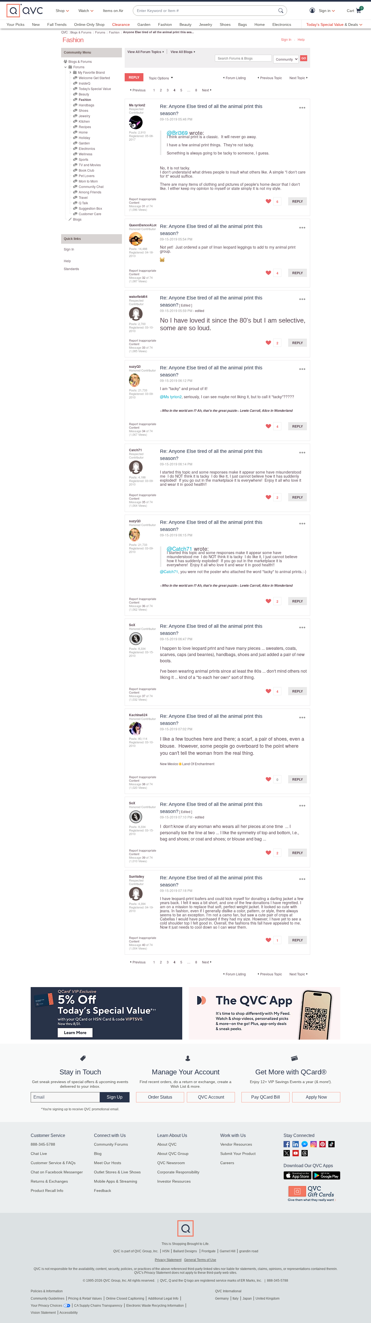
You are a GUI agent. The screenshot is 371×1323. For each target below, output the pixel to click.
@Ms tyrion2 (171, 396)
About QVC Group (172, 1153)
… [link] (188, 90)
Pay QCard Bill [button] (265, 1097)
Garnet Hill (227, 1251)
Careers (227, 1163)
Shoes (225, 24)
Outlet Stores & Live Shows (117, 1172)
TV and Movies (90, 164)
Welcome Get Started (94, 77)
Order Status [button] (160, 1097)
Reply (297, 201)
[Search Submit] (281, 11)
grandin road (248, 1251)
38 (143, 784)
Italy (235, 1298)
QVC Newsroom (171, 1163)
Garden (143, 24)
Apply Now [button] (316, 1097)
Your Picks (15, 24)
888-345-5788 (43, 1144)
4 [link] (174, 90)
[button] (313, 10)
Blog (98, 1153)
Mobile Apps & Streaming (115, 1181)
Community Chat (91, 186)
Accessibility (68, 1313)
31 (143, 206)
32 (143, 277)
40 (143, 944)
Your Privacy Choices (46, 1305)
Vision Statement (43, 1313)
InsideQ (84, 83)
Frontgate (209, 1251)
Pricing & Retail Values (85, 1298)
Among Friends (90, 192)
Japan (247, 1298)
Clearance (121, 24)
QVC (64, 32)
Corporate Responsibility (178, 1172)
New (36, 24)
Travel (83, 197)
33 (143, 347)
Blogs (77, 219)
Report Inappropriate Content (142, 201)
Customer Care (90, 213)
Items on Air (113, 10)
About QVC (167, 1144)
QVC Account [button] (211, 1097)
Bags (242, 24)
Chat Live (39, 1153)
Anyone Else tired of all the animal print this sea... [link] (158, 32)
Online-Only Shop (89, 24)
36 (143, 606)
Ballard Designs (185, 1251)
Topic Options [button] (159, 78)
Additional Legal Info (163, 1298)
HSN (165, 1251)
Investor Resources (174, 1181)
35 (143, 502)
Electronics (281, 24)
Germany (222, 1298)
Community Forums (111, 1144)
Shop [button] (60, 10)
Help (301, 39)
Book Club (86, 170)
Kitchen (84, 121)
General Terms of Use (200, 1260)
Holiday (84, 137)
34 (143, 431)
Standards (71, 268)
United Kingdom (267, 1298)
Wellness (85, 154)
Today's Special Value (95, 88)
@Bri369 (177, 133)
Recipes (85, 126)
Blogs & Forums (81, 32)
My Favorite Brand (91, 72)
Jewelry (205, 24)
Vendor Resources (236, 1144)
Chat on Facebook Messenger (57, 1172)
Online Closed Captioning (125, 1298)
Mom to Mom (88, 181)
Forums (100, 32)
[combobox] (204, 11)
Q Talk (83, 202)
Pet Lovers (87, 175)
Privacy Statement (168, 1260)
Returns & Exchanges (49, 1181)
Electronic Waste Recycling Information (155, 1305)
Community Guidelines (47, 1298)
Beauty (185, 24)
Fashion (165, 24)
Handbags (86, 105)
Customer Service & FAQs (53, 1163)
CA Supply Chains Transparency (98, 1305)
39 (143, 857)
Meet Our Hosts (107, 1163)
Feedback (102, 1190)
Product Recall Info (47, 1190)
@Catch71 (179, 548)
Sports (83, 159)
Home (259, 24)
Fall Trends (57, 24)
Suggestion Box (90, 208)
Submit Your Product (238, 1153)
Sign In (286, 39)
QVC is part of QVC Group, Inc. (135, 1251)
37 (143, 696)
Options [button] (302, 107)
